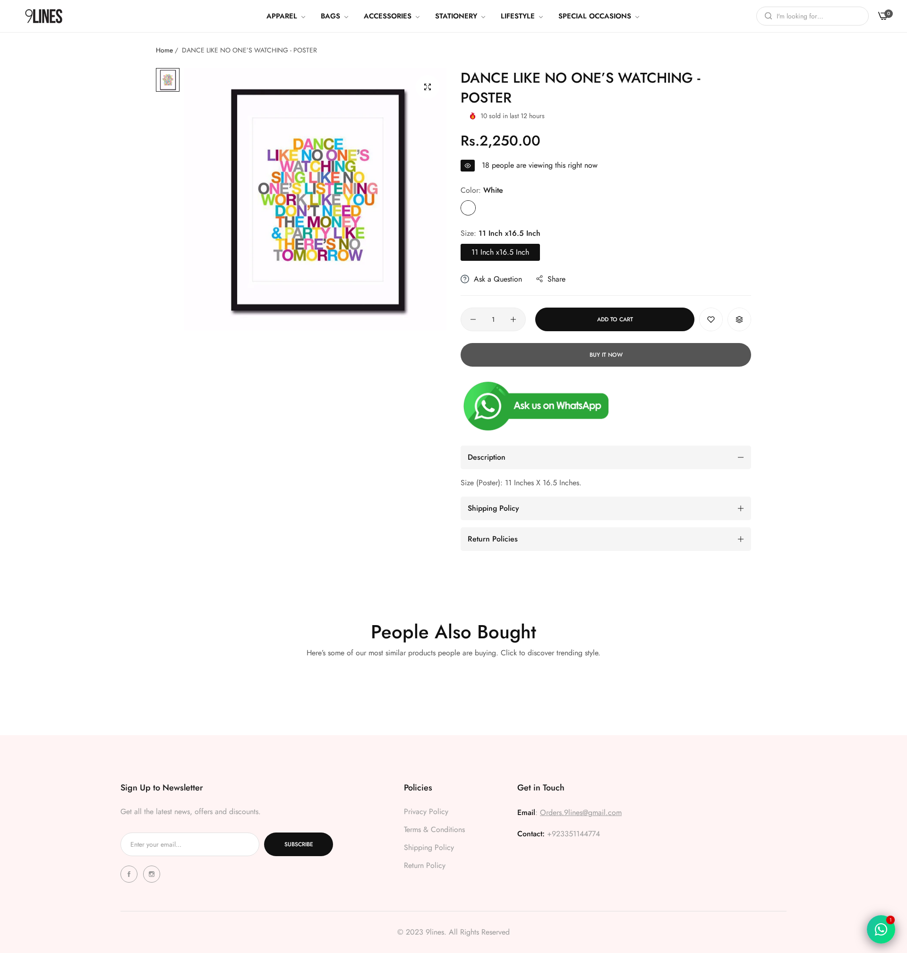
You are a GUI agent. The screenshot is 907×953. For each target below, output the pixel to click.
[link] (286, 16)
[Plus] (513, 319)
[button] (711, 319)
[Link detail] (130, 874)
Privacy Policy (426, 811)
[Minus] (473, 319)
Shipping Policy (429, 847)
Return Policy (424, 865)
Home (164, 50)
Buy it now (606, 355)
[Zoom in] (427, 87)
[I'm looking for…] (766, 16)
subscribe (298, 844)
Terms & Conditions (434, 829)
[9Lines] (43, 16)
